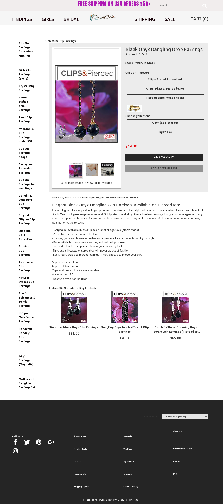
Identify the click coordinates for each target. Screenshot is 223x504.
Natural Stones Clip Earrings (26, 282)
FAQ (175, 474)
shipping (145, 19)
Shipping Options (82, 486)
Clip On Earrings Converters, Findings (26, 49)
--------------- (27, 63)
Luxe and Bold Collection (26, 235)
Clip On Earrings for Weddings (27, 184)
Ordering (127, 474)
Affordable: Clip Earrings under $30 (26, 135)
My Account (129, 461)
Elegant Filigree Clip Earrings (27, 219)
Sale (170, 19)
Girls (48, 19)
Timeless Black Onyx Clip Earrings (74, 327)
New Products (80, 449)
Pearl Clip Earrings (25, 119)
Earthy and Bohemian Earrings (26, 168)
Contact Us (178, 461)
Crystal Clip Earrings (27, 88)
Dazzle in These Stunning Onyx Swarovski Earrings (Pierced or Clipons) (176, 332)
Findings (22, 19)
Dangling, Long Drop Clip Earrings (26, 202)
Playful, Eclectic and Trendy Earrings (27, 300)
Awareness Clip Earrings (26, 266)
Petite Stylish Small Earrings (24, 104)
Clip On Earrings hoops (24, 153)
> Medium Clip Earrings (60, 41)
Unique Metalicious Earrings (27, 317)
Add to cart (164, 157)
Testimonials (80, 474)
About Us (177, 431)
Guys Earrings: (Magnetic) (26, 360)
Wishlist (127, 449)
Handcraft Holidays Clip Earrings (25, 335)
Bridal (71, 19)
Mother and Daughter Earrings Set (27, 383)
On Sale (77, 461)
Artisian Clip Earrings (24, 251)
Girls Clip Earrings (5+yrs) (25, 74)
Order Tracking (130, 486)
